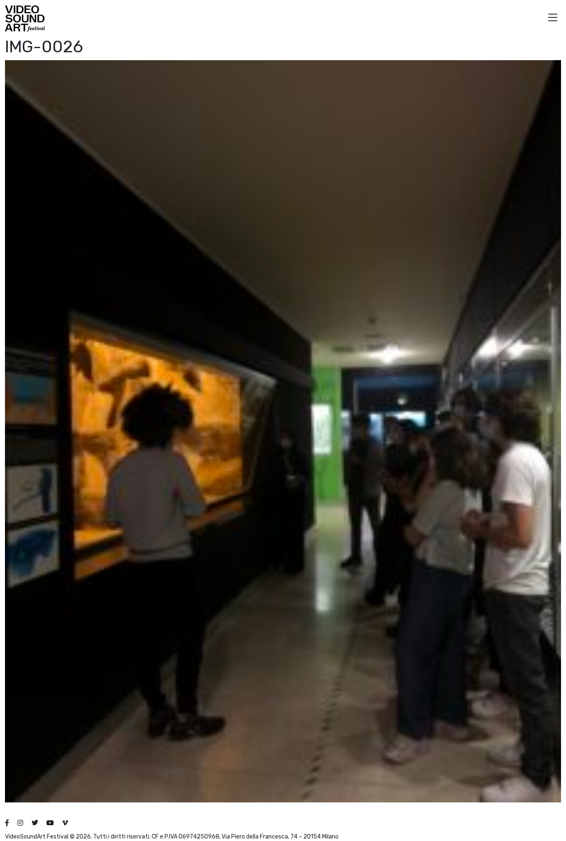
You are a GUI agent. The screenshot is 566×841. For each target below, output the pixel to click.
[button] (552, 18)
